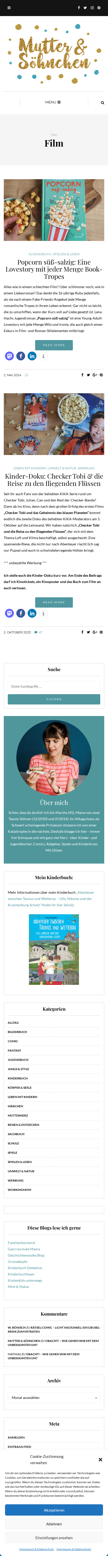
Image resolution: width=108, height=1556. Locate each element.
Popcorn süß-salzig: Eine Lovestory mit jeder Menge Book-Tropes (54, 269)
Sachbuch (16, 1134)
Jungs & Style (18, 1069)
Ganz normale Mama (24, 1249)
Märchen (15, 1106)
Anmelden (16, 1437)
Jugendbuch (39, 254)
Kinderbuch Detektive (25, 1268)
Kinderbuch (18, 1078)
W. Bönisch (17, 1327)
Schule (13, 1143)
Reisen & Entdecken (23, 1125)
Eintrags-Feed (19, 1447)
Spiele (12, 1152)
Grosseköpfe (17, 1261)
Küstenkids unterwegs (25, 1280)
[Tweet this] (88, 374)
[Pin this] (101, 374)
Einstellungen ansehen (54, 1537)
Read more (54, 345)
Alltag (13, 1022)
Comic (13, 1041)
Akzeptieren (54, 1510)
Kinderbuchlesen (21, 1274)
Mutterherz (18, 1115)
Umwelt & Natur (61, 468)
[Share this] (82, 374)
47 (40, 632)
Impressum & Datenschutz (36, 1549)
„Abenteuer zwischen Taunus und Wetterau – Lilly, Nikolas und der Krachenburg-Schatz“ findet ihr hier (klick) (51, 898)
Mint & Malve (18, 1286)
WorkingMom (19, 1190)
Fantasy (14, 1050)
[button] (100, 1459)
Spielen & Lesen (66, 254)
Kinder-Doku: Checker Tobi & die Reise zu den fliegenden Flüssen (54, 480)
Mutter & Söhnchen (24, 1341)
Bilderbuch (17, 1032)
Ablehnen (54, 1524)
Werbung (86, 468)
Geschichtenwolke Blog (26, 1255)
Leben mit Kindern (29, 468)
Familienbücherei (21, 1243)
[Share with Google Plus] (95, 374)
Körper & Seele (20, 1087)
